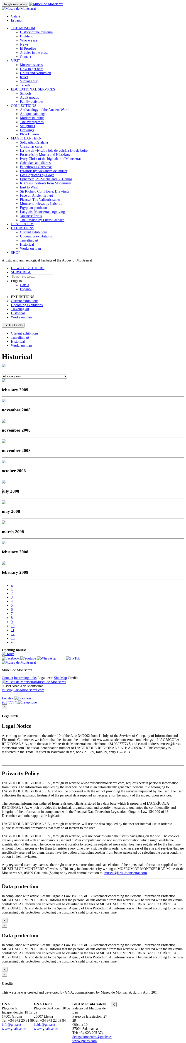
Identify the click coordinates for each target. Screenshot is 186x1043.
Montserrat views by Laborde (41, 203)
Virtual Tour (28, 81)
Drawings (27, 130)
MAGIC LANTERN (26, 138)
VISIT (15, 61)
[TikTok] (73, 658)
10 (13, 626)
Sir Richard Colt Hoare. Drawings (44, 191)
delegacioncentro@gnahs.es (92, 1037)
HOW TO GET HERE (27, 268)
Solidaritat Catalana (34, 142)
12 (13, 634)
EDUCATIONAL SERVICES (33, 89)
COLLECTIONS (23, 105)
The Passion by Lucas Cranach (42, 220)
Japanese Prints (31, 216)
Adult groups (29, 97)
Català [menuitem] (15, 16)
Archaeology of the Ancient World (44, 110)
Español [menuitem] (16, 20)
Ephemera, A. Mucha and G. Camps (46, 179)
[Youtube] (28, 658)
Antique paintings (32, 114)
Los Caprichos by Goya (37, 175)
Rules (24, 77)
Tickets (25, 85)
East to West (29, 187)
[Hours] (8, 654)
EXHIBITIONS (22, 228)
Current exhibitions (33, 232)
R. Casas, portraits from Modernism (45, 183)
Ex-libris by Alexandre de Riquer (43, 171)
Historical (27, 244)
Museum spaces (31, 65)
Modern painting (32, 118)
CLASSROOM (22, 224)
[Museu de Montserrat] (19, 662)
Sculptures (27, 126)
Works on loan (30, 248)
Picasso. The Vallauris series (40, 199)
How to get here (31, 69)
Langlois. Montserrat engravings (43, 212)
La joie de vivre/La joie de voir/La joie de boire (54, 150)
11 (12, 630)
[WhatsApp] (46, 658)
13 (13, 638)
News (24, 44)
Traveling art (29, 240)
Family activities (31, 101)
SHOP (15, 252)
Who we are (28, 40)
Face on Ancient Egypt (36, 195)
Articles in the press (34, 52)
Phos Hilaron (29, 134)
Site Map (60, 678)
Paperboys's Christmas (36, 167)
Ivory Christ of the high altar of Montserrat (50, 159)
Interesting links (25, 678)
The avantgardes (32, 122)
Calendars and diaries (35, 163)
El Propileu (28, 48)
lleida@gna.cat (44, 1024)
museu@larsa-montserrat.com (23, 690)
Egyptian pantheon (33, 208)
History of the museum (36, 32)
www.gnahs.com (14, 1029)
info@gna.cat (11, 1024)
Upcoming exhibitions (36, 236)
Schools (25, 93)
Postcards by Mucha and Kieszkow (45, 154)
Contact (25, 57)
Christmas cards (31, 146)
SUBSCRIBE (21, 272)
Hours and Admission (35, 73)
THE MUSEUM (23, 28)
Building (26, 36)
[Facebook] (11, 658)
